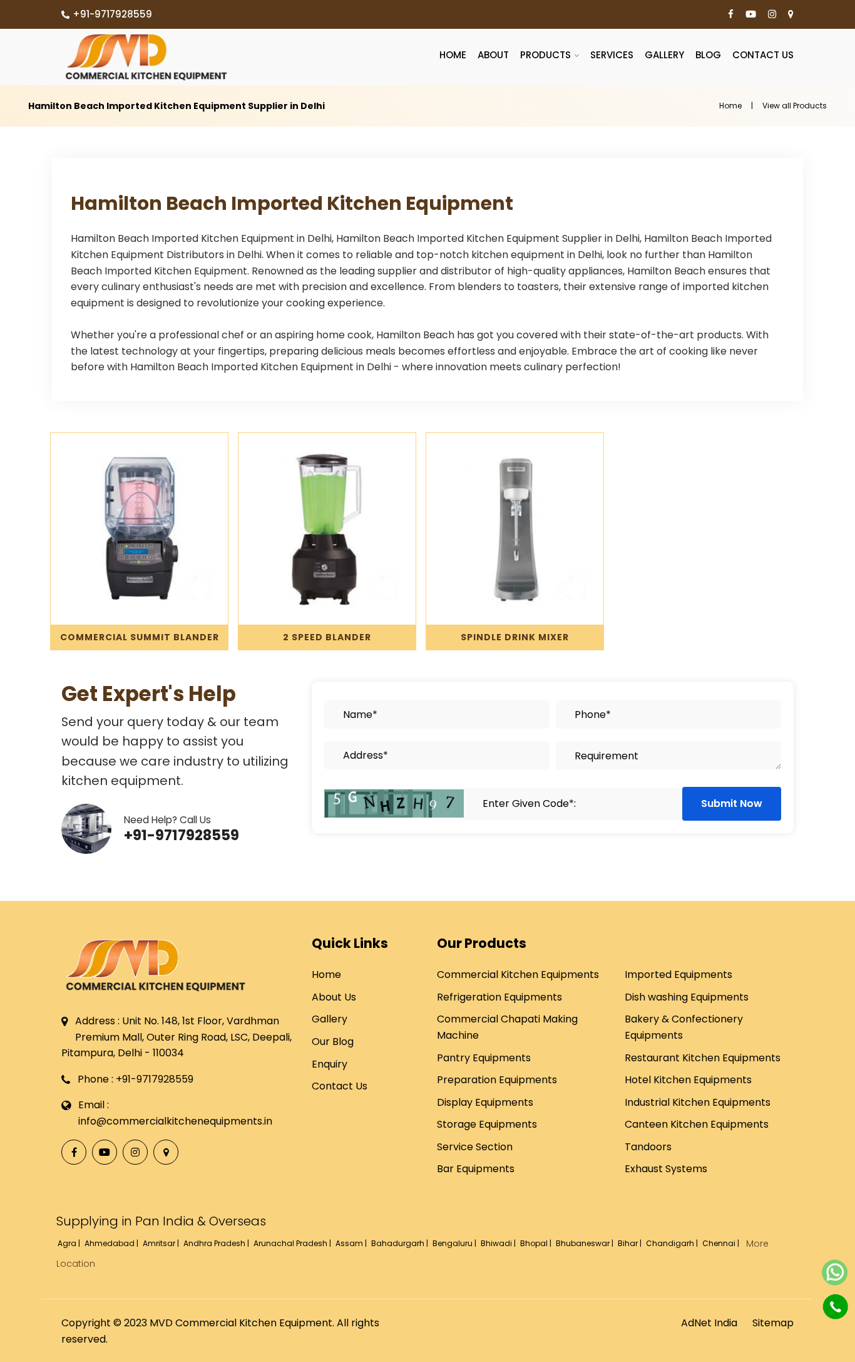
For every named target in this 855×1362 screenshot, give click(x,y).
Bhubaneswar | (585, 1243)
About (493, 54)
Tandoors (648, 1147)
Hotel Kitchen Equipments (688, 1080)
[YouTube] (750, 14)
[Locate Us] (791, 14)
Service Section (475, 1147)
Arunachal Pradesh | (293, 1243)
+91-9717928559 (112, 14)
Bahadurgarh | (400, 1243)
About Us (334, 997)
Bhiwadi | (499, 1243)
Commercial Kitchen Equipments (518, 974)
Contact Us (763, 54)
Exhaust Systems (666, 1169)
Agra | (70, 1243)
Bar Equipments (476, 1169)
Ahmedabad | (112, 1243)
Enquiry (329, 1064)
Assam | (352, 1243)
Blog (708, 54)
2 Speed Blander (327, 637)
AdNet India (709, 1323)
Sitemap (773, 1323)
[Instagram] (772, 14)
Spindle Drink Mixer (515, 637)
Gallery (664, 54)
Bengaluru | (455, 1243)
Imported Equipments (678, 974)
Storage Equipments (487, 1124)
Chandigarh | (673, 1243)
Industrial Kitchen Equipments (698, 1102)
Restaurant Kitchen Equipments (703, 1058)
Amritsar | (162, 1243)
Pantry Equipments (484, 1058)
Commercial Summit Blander (139, 637)
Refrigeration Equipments (499, 997)
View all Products (794, 105)
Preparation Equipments (497, 1080)
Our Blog (333, 1041)
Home (452, 54)
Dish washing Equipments (687, 997)
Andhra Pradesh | (217, 1243)
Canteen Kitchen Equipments (697, 1124)
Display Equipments (485, 1102)
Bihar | (630, 1243)
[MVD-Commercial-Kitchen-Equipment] (145, 57)
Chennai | (721, 1243)
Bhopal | (536, 1243)
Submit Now (731, 803)
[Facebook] (731, 14)
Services (611, 54)
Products (545, 54)
